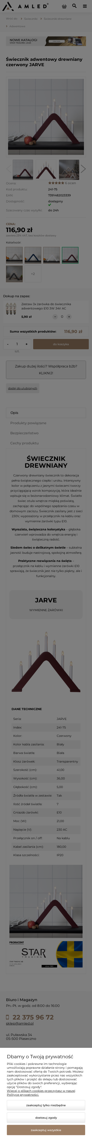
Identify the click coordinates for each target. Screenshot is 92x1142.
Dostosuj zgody (46, 1117)
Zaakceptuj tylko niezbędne (46, 1105)
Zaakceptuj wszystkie (46, 1130)
